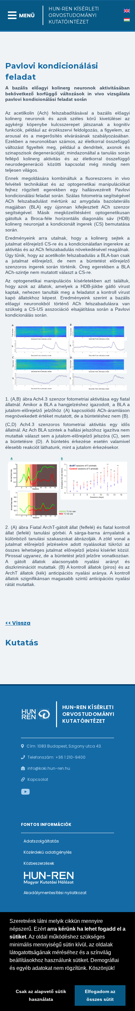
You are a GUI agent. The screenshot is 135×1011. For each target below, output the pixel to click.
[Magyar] (127, 20)
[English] (127, 11)
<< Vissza (17, 623)
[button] (10, 976)
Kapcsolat (38, 779)
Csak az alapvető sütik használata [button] (41, 995)
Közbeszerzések (39, 863)
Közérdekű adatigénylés (48, 852)
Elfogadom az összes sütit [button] (100, 995)
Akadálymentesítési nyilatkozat (55, 892)
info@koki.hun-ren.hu (49, 768)
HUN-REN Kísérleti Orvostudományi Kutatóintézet (73, 15)
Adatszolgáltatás (41, 841)
